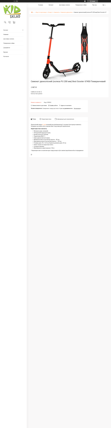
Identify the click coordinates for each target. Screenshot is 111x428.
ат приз (44, 124)
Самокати (56, 12)
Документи (6, 47)
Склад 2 (50, 12)
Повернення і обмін (8, 43)
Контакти (6, 56)
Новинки (5, 34)
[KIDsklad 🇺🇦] (13, 11)
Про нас (94, 5)
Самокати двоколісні (66, 12)
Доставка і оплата (8, 39)
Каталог (5, 30)
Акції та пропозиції (41, 12)
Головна (40, 5)
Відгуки (5, 52)
